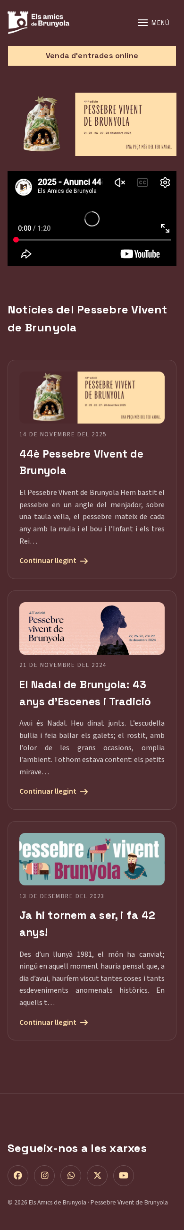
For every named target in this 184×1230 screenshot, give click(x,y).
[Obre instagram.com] (44, 1175)
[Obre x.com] (97, 1175)
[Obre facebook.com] (18, 1175)
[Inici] (66, 22)
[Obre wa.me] (70, 1175)
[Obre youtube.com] (123, 1175)
